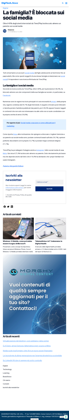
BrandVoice (7, 377)
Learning (6, 373)
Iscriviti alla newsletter (11, 387)
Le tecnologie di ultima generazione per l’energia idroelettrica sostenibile (32, 356)
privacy (53, 102)
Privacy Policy (63, 416)
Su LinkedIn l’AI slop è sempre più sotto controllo (22, 360)
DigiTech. (9, 3)
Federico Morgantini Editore (13, 166)
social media (29, 73)
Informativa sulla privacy (15, 187)
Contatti (6, 384)
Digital (5, 366)
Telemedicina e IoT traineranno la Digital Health (48, 242)
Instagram (40, 150)
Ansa (15, 134)
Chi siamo (6, 380)
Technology (7, 369)
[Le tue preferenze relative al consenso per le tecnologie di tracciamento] (66, 417)
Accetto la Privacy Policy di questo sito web (19, 196)
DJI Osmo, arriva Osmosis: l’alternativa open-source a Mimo (27, 346)
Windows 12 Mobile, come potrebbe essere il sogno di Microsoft (17, 242)
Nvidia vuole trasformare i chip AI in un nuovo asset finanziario (27, 351)
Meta (5, 153)
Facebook (6, 95)
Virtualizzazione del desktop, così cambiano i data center (26, 341)
